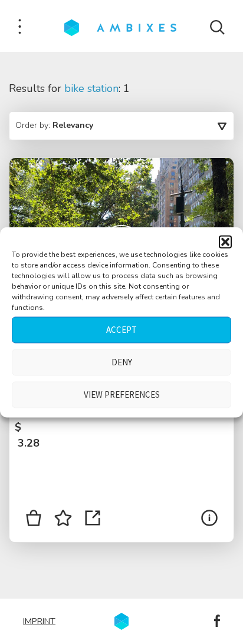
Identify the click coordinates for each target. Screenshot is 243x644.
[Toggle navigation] (19, 27)
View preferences (122, 394)
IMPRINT (39, 621)
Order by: (54, 125)
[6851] (33, 520)
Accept (121, 329)
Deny (121, 362)
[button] (225, 241)
